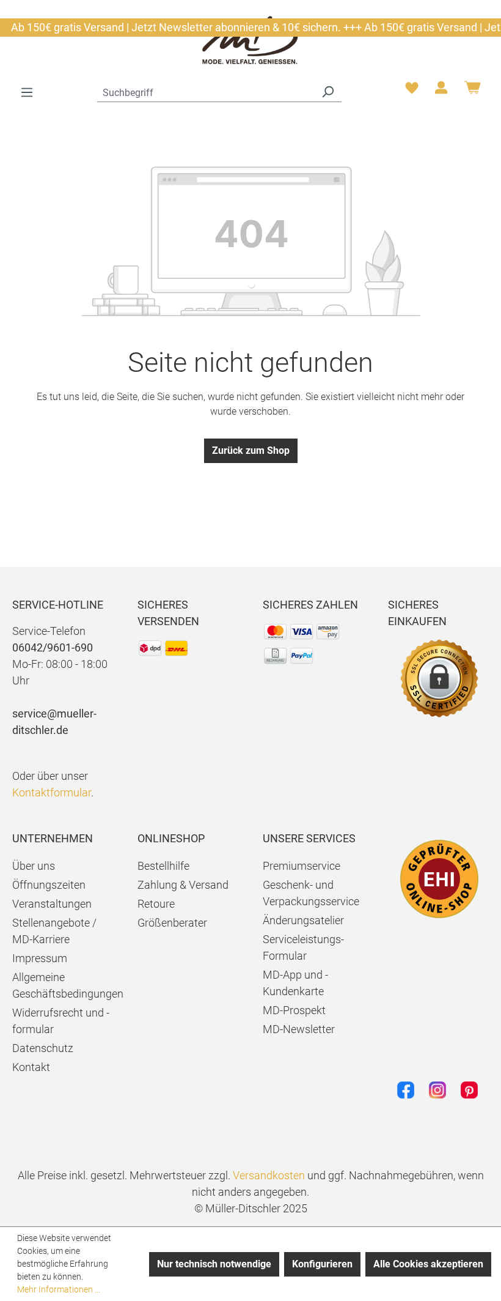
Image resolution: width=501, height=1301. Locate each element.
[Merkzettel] (411, 91)
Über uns (33, 865)
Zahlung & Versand (183, 884)
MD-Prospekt (294, 1010)
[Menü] (27, 92)
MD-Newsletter (299, 1029)
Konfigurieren (322, 1264)
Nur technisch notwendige (214, 1264)
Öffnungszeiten (49, 884)
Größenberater (172, 922)
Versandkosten (269, 1175)
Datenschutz (42, 1048)
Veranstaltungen (52, 903)
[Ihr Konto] (441, 91)
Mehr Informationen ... (58, 1289)
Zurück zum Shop (251, 450)
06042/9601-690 (52, 647)
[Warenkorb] (472, 92)
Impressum (39, 958)
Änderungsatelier (303, 920)
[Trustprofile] (439, 879)
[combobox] (205, 91)
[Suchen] (327, 91)
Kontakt (31, 1067)
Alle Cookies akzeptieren (428, 1264)
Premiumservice (301, 865)
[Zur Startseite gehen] (250, 39)
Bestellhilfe (163, 865)
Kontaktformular (51, 792)
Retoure (156, 903)
